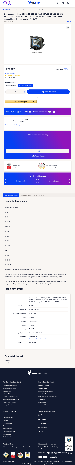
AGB (35, 461)
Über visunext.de (7, 415)
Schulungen (41, 399)
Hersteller (6, 420)
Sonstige (68, 22)
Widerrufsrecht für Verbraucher (11, 399)
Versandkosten (50, 464)
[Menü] (5, 3)
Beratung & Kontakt (43, 385)
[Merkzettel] (63, 3)
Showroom (6, 426)
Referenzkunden (7, 423)
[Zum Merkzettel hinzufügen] (68, 27)
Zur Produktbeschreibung (12, 125)
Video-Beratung (42, 388)
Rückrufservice (42, 402)
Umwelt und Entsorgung (9, 402)
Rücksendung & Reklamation (10, 397)
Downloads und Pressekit (9, 431)
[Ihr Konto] (68, 3)
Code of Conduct (7, 434)
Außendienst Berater (43, 394)
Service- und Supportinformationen (39, 339)
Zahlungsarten (7, 391)
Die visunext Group (8, 417)
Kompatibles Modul (11, 86)
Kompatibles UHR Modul (25, 86)
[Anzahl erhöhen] (24, 91)
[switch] (69, 449)
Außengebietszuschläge (9, 388)
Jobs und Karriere (7, 429)
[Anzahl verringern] (7, 91)
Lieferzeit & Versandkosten (10, 385)
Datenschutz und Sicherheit (45, 461)
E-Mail (38, 151)
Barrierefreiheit (7, 437)
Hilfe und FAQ (6, 394)
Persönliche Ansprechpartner (46, 391)
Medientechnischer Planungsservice (47, 397)
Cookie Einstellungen (66, 461)
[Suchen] (58, 3)
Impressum (56, 461)
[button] (21, 102)
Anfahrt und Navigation (44, 405)
